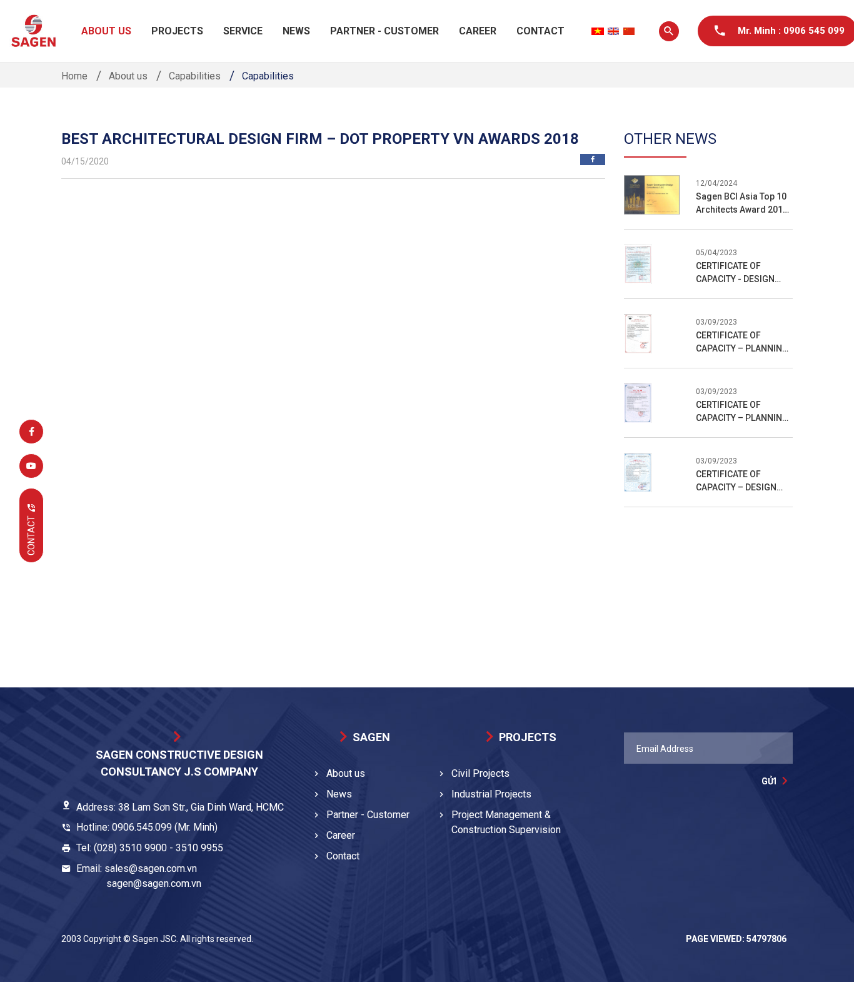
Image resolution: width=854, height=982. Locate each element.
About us (106, 31)
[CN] (629, 31)
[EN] (613, 31)
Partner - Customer (384, 31)
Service (243, 31)
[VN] (597, 31)
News (296, 31)
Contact (540, 31)
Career (477, 31)
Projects (177, 31)
